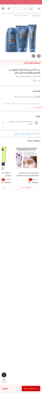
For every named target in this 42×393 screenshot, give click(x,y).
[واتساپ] (4, 380)
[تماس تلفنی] (4, 375)
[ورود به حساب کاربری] (9, 8)
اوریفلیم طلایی (35, 15)
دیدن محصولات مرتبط (31, 388)
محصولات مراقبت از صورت (20, 15)
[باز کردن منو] (38, 8)
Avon (34, 80)
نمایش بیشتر (37, 107)
